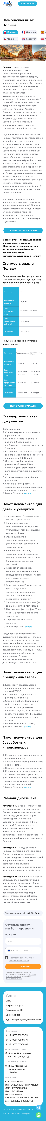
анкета (27, 493)
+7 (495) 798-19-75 (18, 1035)
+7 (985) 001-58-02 (18, 1044)
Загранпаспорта (14, 1005)
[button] (27, 3)
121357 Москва (15, 1066)
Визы (8, 1001)
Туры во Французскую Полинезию (23, 1020)
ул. (25, 1066)
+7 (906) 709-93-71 (18, 1040)
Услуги (11, 996)
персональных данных (14, 979)
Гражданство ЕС (14, 1010)
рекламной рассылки (19, 960)
